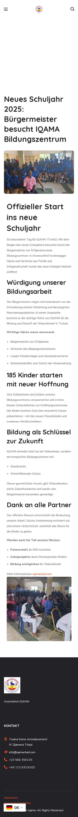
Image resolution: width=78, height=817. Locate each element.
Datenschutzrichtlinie (17, 803)
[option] (39, 609)
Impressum (11, 798)
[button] (72, 9)
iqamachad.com (42, 574)
